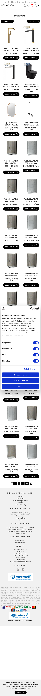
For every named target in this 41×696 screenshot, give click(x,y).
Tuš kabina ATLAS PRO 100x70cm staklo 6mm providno (31, 162)
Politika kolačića (20, 533)
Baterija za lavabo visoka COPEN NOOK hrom (11, 86)
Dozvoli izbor (20, 380)
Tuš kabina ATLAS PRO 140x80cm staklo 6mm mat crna (31, 428)
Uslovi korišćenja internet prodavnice (20, 529)
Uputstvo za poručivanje (20, 512)
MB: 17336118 (21, 560)
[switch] (36, 348)
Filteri (6, 21)
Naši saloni (20, 499)
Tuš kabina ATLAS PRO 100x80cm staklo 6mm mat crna (11, 200)
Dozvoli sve (20, 375)
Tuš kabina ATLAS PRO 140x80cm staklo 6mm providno (11, 466)
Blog (20, 520)
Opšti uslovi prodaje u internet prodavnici (20, 527)
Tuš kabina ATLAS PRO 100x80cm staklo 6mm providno (31, 200)
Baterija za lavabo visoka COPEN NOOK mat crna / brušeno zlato (31, 49)
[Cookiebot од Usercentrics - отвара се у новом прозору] (30, 308)
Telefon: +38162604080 (20, 556)
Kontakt (20, 503)
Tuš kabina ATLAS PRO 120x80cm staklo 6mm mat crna (31, 275)
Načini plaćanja (20, 541)
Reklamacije (20, 516)
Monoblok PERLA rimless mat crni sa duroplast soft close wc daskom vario (31, 86)
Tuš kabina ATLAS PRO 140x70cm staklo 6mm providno (11, 428)
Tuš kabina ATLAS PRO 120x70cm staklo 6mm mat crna (11, 275)
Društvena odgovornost (20, 501)
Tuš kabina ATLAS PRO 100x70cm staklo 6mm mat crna (11, 162)
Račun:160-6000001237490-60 (20, 562)
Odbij (20, 386)
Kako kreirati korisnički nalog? (20, 514)
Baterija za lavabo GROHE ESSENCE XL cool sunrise (11, 49)
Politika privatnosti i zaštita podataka (20, 531)
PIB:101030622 (20, 558)
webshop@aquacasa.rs (20, 554)
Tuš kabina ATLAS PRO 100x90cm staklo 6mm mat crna (11, 236)
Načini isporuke (20, 542)
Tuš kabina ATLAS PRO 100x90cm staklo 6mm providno (31, 236)
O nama (20, 497)
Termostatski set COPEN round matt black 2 (31, 124)
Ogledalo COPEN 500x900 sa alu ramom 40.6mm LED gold (11, 124)
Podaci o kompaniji (20, 505)
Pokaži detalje (29, 369)
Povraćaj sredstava (20, 518)
